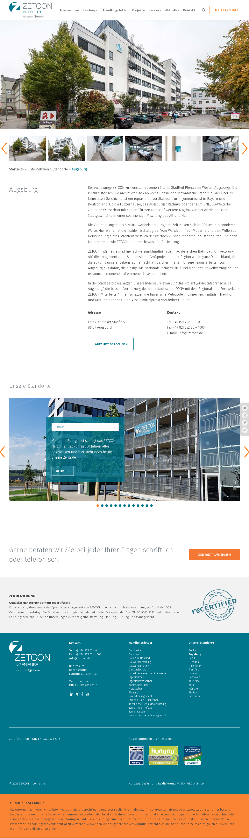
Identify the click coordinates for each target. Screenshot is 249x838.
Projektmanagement (140, 696)
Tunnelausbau (137, 711)
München (194, 688)
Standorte (60, 169)
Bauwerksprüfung (139, 666)
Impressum (76, 666)
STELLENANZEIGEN (226, 10)
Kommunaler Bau (138, 685)
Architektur (135, 650)
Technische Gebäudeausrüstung (147, 704)
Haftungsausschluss (83, 674)
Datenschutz (78, 670)
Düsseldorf (195, 666)
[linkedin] (72, 694)
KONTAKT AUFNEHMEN (214, 555)
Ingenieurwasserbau (141, 681)
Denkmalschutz (137, 669)
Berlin (192, 658)
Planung (133, 692)
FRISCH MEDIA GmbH (190, 783)
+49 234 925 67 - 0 (85, 650)
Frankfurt (194, 669)
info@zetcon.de (191, 333)
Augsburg (195, 654)
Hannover (194, 677)
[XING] (77, 694)
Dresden (194, 662)
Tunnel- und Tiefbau (140, 707)
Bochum (193, 650)
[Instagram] (87, 694)
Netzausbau (136, 688)
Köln (191, 685)
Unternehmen (38, 169)
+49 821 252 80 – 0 (186, 322)
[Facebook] (82, 694)
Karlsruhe (194, 681)
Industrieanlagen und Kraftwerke (148, 673)
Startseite (16, 169)
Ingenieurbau (136, 677)
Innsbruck (194, 696)
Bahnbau (134, 654)
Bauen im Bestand (139, 658)
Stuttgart (193, 692)
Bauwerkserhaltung (140, 662)
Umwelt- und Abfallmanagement (147, 715)
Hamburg (194, 673)
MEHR (59, 471)
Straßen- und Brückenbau (144, 700)
